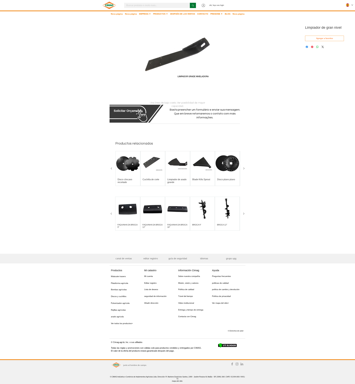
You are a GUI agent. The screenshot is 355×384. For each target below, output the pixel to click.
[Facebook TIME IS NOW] (232, 364)
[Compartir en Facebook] (307, 47)
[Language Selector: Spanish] (349, 5)
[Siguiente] (244, 168)
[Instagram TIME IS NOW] (237, 364)
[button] (128, 111)
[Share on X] (322, 47)
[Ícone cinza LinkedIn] (242, 364)
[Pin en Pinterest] (312, 47)
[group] (178, 168)
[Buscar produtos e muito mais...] (193, 5)
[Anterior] (111, 168)
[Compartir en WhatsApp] (317, 47)
